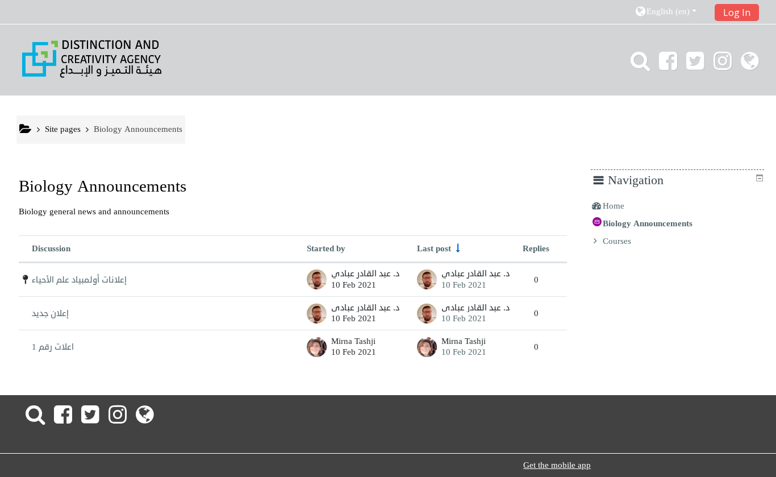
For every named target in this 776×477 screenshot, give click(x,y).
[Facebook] (668, 65)
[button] (670, 11)
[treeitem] (677, 206)
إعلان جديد (50, 313)
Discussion (51, 248)
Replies (536, 248)
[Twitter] (695, 65)
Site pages (63, 129)
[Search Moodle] (637, 65)
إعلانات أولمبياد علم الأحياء (79, 279)
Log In (736, 12)
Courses (617, 241)
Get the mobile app (557, 465)
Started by (326, 248)
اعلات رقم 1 (53, 347)
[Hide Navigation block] (759, 178)
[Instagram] (722, 65)
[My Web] (752, 65)
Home (613, 206)
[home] (91, 58)
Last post (434, 248)
